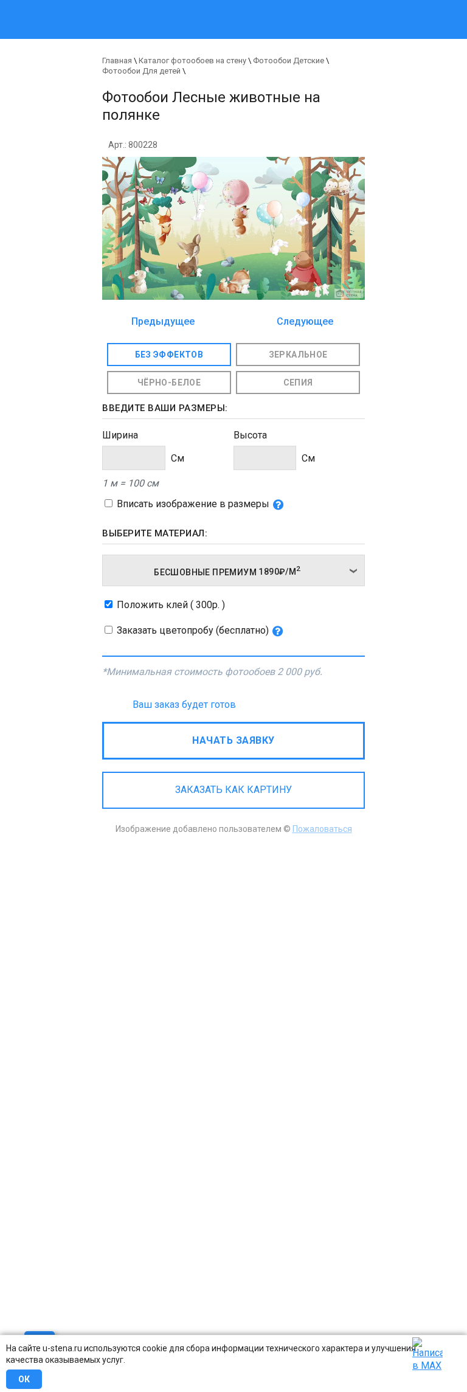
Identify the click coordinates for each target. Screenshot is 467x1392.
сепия (298, 382)
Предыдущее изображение (163, 322)
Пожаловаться (322, 829)
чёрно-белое (169, 382)
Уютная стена (183, 6)
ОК (24, 1379)
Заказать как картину (233, 789)
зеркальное (298, 354)
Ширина (120, 435)
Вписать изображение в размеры (193, 504)
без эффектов (169, 354)
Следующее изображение (301, 322)
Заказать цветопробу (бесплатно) (193, 630)
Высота (250, 435)
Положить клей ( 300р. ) (171, 605)
